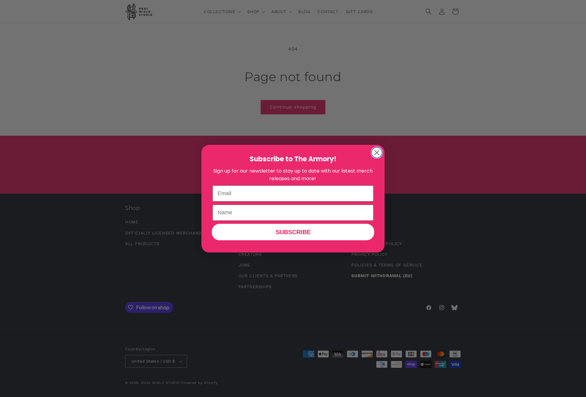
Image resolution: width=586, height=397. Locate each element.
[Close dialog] (376, 152)
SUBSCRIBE (293, 232)
